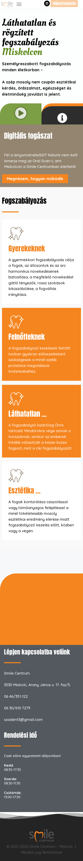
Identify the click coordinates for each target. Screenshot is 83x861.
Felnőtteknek (26, 336)
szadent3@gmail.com (23, 719)
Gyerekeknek (26, 248)
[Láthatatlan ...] (16, 399)
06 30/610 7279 (17, 707)
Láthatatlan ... (27, 413)
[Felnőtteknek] (16, 322)
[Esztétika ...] (16, 475)
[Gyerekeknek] (16, 233)
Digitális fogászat (28, 135)
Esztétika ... (24, 490)
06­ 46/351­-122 (16, 696)
